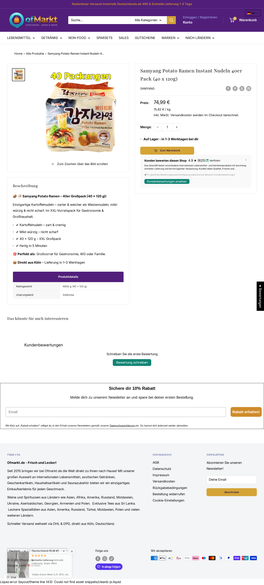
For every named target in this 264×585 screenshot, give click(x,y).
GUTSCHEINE (145, 38)
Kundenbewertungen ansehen (167, 181)
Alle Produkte (35, 53)
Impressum (161, 475)
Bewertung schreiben (132, 362)
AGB (156, 462)
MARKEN (168, 38)
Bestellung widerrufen (169, 494)
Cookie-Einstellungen (168, 500)
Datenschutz (162, 469)
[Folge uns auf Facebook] (97, 558)
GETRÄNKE (49, 38)
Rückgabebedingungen (170, 488)
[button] (253, 13)
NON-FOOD (77, 38)
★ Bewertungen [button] (260, 296)
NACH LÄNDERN (198, 38)
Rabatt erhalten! (246, 412)
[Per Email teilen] (248, 88)
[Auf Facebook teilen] (228, 88)
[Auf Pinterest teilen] (235, 88)
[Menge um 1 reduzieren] (157, 127)
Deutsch (14, 551)
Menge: (146, 127)
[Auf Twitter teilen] (241, 88)
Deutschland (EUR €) (45, 551)
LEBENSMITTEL (19, 38)
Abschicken (231, 492)
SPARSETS (104, 38)
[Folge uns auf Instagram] (104, 558)
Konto (187, 22)
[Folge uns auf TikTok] (111, 558)
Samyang (147, 88)
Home (18, 53)
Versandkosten (181, 115)
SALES (124, 38)
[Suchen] (171, 20)
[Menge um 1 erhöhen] (176, 127)
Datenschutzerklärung (122, 425)
